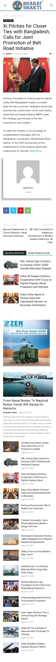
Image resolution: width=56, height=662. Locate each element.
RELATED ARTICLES (14, 253)
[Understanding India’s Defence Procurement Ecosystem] (11, 601)
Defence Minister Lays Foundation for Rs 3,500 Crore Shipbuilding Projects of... (35, 585)
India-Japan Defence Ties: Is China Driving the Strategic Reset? (35, 615)
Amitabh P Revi (10, 412)
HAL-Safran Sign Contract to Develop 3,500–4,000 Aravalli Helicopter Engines (35, 265)
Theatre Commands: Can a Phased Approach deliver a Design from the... (34, 523)
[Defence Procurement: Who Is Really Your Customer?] (11, 509)
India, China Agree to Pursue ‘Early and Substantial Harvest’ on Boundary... (36, 492)
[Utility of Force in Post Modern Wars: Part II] (11, 555)
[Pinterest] (20, 210)
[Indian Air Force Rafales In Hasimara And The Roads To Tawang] (11, 632)
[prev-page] (5, 313)
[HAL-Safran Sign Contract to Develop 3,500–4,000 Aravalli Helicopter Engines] (11, 265)
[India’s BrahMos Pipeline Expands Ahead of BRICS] (11, 647)
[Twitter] (13, 210)
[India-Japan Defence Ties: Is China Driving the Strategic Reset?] (11, 616)
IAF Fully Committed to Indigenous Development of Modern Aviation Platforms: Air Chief (40, 236)
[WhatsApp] (28, 210)
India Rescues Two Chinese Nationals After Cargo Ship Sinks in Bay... (34, 569)
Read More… (36, 150)
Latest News (17, 15)
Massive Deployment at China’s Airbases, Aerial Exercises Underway (15, 232)
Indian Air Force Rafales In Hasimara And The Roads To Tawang (35, 631)
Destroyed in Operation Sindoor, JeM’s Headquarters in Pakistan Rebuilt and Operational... (36, 539)
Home (6, 15)
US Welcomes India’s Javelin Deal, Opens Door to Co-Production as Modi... (35, 446)
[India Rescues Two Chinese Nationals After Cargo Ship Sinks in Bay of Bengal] (11, 570)
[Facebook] (6, 210)
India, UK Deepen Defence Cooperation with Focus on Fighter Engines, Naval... (34, 477)
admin (9, 53)
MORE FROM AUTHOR (39, 253)
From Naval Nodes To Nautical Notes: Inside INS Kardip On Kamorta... (25, 404)
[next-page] (10, 313)
